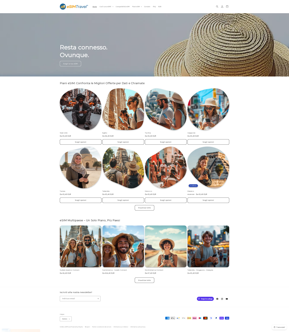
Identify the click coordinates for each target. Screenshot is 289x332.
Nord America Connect (154, 270)
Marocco (148, 191)
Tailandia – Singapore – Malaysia (200, 270)
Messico (191, 191)
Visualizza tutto (144, 208)
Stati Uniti (64, 133)
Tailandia (105, 191)
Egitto (104, 133)
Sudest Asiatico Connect (69, 270)
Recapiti (87, 327)
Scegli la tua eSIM (70, 64)
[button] (106, 6)
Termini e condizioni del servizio (101, 327)
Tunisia (62, 191)
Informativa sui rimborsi (121, 327)
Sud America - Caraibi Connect (114, 270)
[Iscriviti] (97, 298)
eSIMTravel (67, 327)
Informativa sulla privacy (138, 327)
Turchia (148, 133)
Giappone (191, 133)
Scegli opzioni (80, 142)
